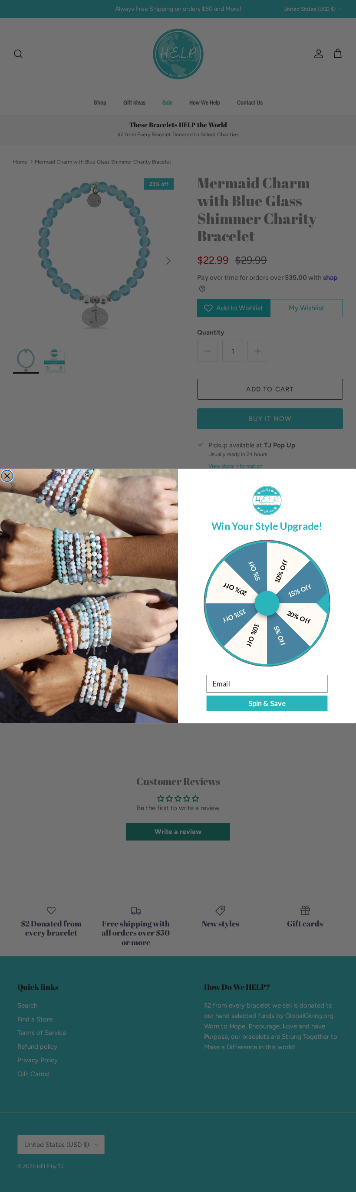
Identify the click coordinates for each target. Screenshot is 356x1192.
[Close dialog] (7, 476)
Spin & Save (267, 703)
